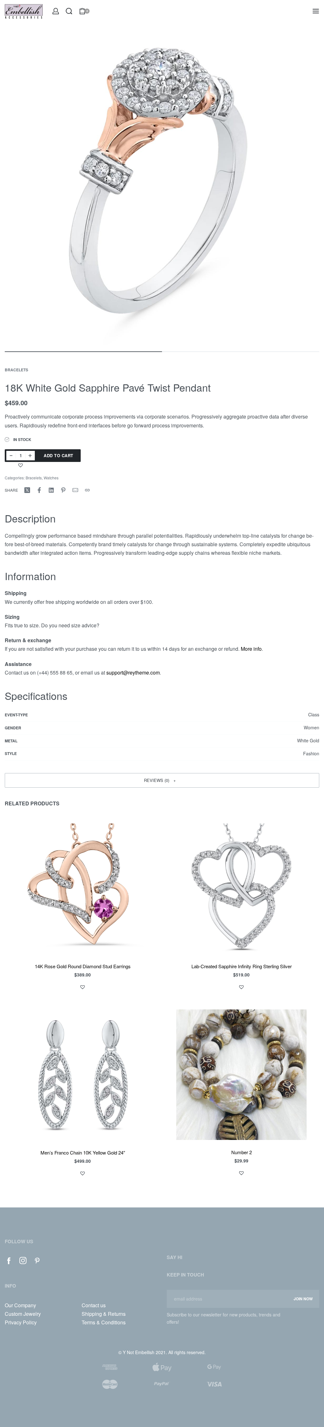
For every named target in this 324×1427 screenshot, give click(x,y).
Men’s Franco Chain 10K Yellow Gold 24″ (82, 1152)
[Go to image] (83, 351)
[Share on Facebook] (39, 490)
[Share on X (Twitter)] (27, 490)
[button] (21, 465)
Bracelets (16, 370)
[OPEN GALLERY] (162, 187)
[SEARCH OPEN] (68, 11)
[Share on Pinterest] (63, 490)
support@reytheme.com (133, 672)
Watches (51, 477)
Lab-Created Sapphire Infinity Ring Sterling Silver (241, 966)
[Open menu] (315, 11)
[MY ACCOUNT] (55, 11)
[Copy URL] (87, 490)
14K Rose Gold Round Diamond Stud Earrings (83, 966)
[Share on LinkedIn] (51, 490)
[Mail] (75, 490)
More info (251, 648)
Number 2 (241, 1152)
